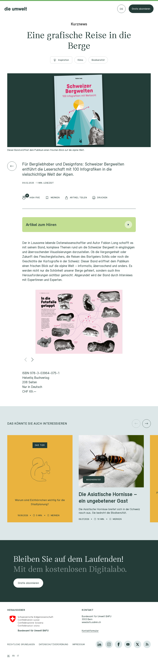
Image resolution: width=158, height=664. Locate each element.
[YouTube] (128, 644)
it (18, 656)
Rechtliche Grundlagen (21, 644)
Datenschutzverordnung (53, 644)
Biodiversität (98, 59)
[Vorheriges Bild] (25, 359)
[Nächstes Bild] (32, 359)
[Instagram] (109, 644)
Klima (80, 59)
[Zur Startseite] (12, 166)
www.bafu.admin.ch (91, 622)
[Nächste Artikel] (146, 423)
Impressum (79, 644)
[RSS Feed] (147, 644)
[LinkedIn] (99, 644)
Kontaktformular (90, 630)
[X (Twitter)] (137, 644)
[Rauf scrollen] (146, 653)
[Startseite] (15, 9)
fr (13, 656)
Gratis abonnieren (141, 8)
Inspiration (63, 59)
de (8, 656)
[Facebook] (118, 644)
